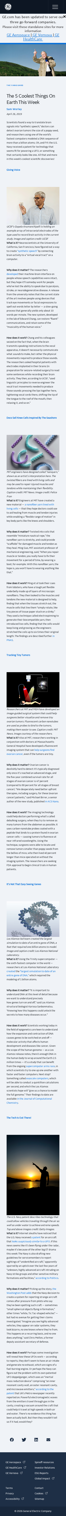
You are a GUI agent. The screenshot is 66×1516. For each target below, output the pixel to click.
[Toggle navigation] (55, 7)
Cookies (41, 1493)
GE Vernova (42, 35)
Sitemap (39, 1499)
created (11, 971)
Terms (9, 1488)
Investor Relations (45, 1468)
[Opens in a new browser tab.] (12, 1440)
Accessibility (15, 1499)
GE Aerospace (18, 35)
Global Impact (44, 1478)
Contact (39, 1488)
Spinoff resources (44, 1462)
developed (12, 274)
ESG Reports (41, 1473)
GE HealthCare (41, 37)
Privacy (10, 1493)
